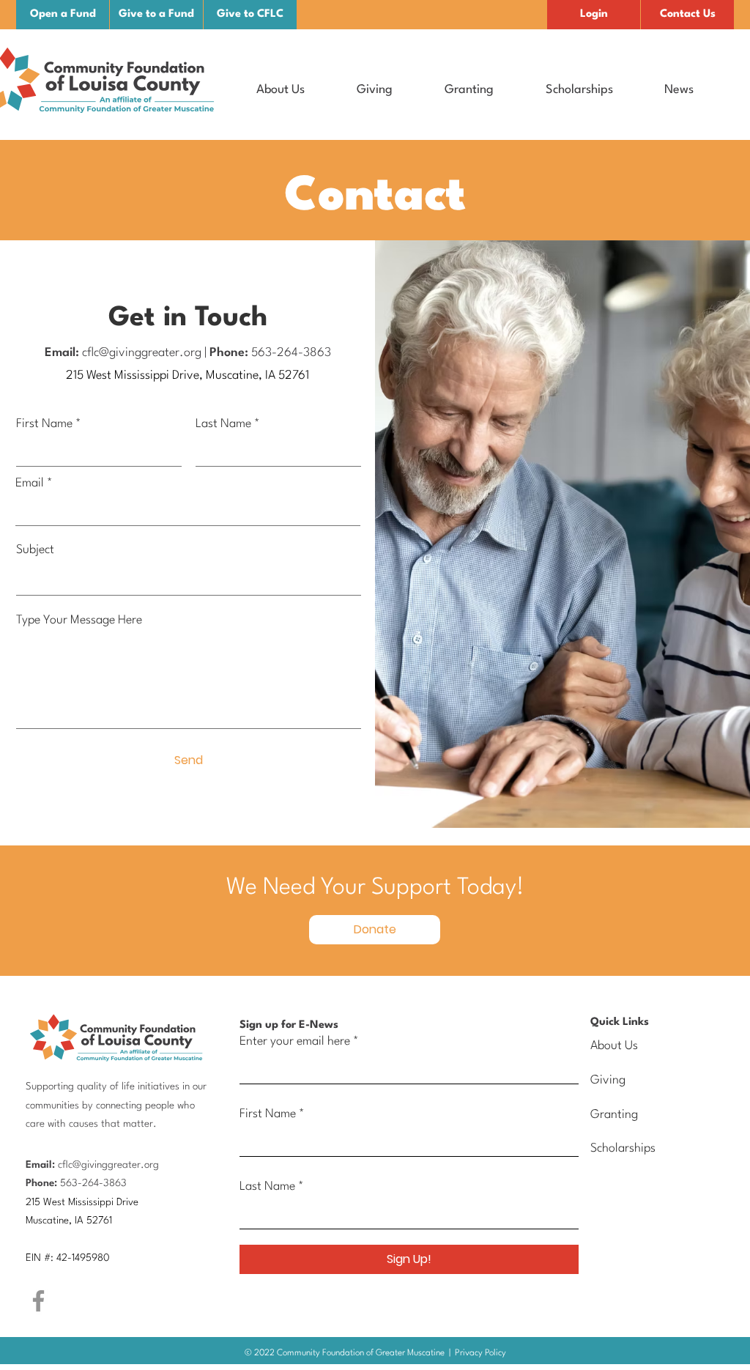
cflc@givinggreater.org (141, 353)
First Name (44, 424)
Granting (614, 1114)
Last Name (223, 424)
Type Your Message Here (79, 620)
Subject (35, 550)
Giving (607, 1080)
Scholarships (623, 1148)
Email (29, 483)
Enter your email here (295, 1041)
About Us (614, 1046)
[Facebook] (38, 1300)
